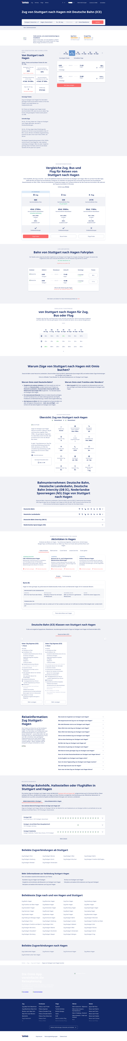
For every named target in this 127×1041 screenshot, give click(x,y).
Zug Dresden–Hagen (27, 914)
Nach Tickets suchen (28, 73)
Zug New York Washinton (29, 1006)
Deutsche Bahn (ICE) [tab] (63, 634)
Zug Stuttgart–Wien (68, 856)
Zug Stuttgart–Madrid (49, 927)
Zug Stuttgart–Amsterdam (50, 862)
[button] (60, 22)
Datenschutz (63, 1036)
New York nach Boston (28, 1013)
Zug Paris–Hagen (68, 901)
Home (23, 963)
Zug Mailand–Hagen (48, 904)
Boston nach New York (28, 1011)
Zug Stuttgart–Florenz (90, 927)
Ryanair (57, 1006)
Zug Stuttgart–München (91, 918)
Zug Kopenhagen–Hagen (91, 908)
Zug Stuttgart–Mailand (69, 924)
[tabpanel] (63, 672)
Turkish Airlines (59, 1009)
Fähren (47, 2)
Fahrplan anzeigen (28, 91)
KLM (56, 1016)
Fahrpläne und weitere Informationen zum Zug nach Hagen (38, 884)
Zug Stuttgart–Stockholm (50, 931)
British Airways (59, 1011)
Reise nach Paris (93, 1011)
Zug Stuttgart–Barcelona (28, 927)
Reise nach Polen (94, 1013)
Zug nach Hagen (35, 963)
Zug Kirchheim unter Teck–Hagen (31, 955)
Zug (32, 2)
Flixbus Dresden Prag (45, 1011)
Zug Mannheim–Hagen (90, 914)
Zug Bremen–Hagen (48, 914)
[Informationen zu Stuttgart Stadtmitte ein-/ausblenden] (102, 832)
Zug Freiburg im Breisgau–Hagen (31, 918)
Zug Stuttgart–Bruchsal (69, 859)
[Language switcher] (71, 3)
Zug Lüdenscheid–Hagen (28, 951)
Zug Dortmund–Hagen (49, 918)
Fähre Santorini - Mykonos (79, 1006)
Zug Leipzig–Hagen (89, 911)
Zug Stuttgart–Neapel (49, 934)
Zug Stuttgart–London (69, 921)
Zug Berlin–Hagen (27, 901)
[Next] (102, 53)
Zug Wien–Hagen (89, 904)
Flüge (42, 2)
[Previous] (41, 331)
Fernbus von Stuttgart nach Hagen (73, 880)
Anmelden (102, 2)
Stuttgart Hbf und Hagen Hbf (66, 793)
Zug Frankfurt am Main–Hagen (30, 904)
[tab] (64, 58)
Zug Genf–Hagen (68, 914)
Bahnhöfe (25, 1016)
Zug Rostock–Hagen (48, 951)
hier (79, 298)
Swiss (57, 1013)
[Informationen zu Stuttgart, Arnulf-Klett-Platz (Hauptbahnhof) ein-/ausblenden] (102, 825)
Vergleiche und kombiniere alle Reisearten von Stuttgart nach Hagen (41, 882)
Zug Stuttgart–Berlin (90, 856)
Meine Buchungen (82, 2)
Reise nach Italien (94, 1016)
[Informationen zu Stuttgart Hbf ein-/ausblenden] (102, 818)
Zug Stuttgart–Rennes (49, 856)
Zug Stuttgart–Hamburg (28, 859)
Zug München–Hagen (49, 901)
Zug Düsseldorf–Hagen (28, 908)
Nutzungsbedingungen (51, 1036)
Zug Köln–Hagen (68, 904)
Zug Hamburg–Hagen (90, 901)
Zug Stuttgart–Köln (89, 924)
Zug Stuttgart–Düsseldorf (29, 931)
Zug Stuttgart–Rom (48, 924)
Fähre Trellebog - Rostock (79, 1013)
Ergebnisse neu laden (62, 263)
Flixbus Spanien (43, 1009)
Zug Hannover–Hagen (28, 911)
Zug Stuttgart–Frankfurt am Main (93, 921)
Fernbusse (42, 1004)
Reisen (91, 1004)
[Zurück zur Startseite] (26, 2)
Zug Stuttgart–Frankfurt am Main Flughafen (34, 924)
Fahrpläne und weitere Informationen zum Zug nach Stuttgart (81, 882)
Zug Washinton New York (29, 1009)
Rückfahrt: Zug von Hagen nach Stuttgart (33, 880)
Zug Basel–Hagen (68, 911)
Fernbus (37, 2)
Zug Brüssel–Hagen (48, 911)
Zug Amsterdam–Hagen (49, 908)
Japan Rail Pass (93, 1006)
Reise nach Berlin (94, 1009)
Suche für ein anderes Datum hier (63, 289)
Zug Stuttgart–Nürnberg (28, 934)
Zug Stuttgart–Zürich (48, 859)
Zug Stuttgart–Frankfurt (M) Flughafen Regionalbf (98, 859)
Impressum (39, 1036)
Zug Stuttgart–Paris (27, 856)
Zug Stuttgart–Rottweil (28, 862)
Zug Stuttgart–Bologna (69, 934)
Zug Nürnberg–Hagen (69, 908)
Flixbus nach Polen (44, 1006)
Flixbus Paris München (45, 1016)
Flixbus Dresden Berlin (45, 1013)
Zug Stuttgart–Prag (89, 934)
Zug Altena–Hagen (89, 951)
